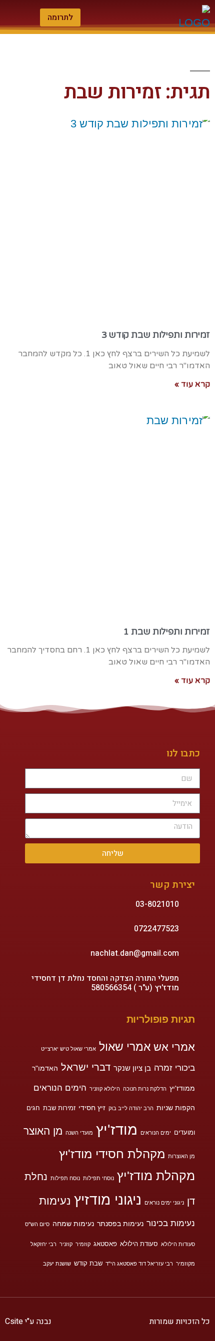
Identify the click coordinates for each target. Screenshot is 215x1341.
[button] (113, 16)
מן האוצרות (181, 1156)
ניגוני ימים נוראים (164, 1203)
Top (206, 1332)
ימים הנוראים (155, 1133)
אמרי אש (174, 1047)
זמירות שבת (59, 1108)
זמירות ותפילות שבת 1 (167, 631)
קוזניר (66, 1244)
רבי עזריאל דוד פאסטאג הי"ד (139, 1264)
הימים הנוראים (60, 1088)
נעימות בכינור (170, 1223)
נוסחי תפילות (98, 1178)
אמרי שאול (124, 1046)
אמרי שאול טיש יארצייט (68, 1049)
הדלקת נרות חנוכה (144, 1089)
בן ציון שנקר (132, 1068)
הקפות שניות (175, 1108)
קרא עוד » (192, 384)
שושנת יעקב (57, 1264)
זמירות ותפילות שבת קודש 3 (156, 334)
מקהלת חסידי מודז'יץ (112, 1154)
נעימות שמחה (73, 1224)
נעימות (55, 1201)
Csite (15, 1322)
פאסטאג (105, 1244)
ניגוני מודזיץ (108, 1200)
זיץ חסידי (92, 1108)
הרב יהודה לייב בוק (131, 1108)
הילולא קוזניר (105, 1089)
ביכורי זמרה (174, 1068)
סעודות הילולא (178, 1244)
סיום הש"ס (37, 1224)
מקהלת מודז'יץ (156, 1176)
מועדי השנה (79, 1133)
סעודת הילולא (139, 1244)
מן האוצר (43, 1131)
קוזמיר (83, 1244)
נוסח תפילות (65, 1178)
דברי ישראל (85, 1067)
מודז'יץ (117, 1129)
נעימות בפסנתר (120, 1224)
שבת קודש (88, 1263)
